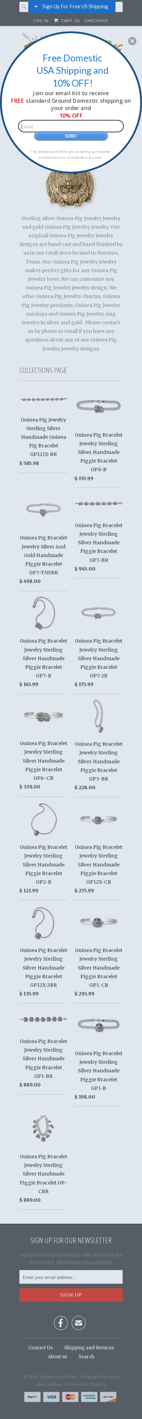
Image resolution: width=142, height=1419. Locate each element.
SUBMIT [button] (71, 135)
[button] (132, 41)
